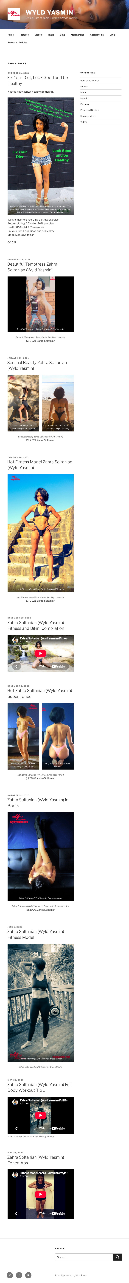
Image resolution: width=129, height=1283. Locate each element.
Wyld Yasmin (49, 12)
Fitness (84, 86)
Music (51, 34)
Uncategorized (87, 116)
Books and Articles (17, 42)
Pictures (24, 34)
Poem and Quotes (89, 110)
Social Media (97, 34)
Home (11, 34)
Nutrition (84, 98)
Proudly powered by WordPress (71, 1275)
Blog (62, 34)
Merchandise (77, 34)
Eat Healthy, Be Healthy (40, 91)
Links (112, 34)
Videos (38, 34)
